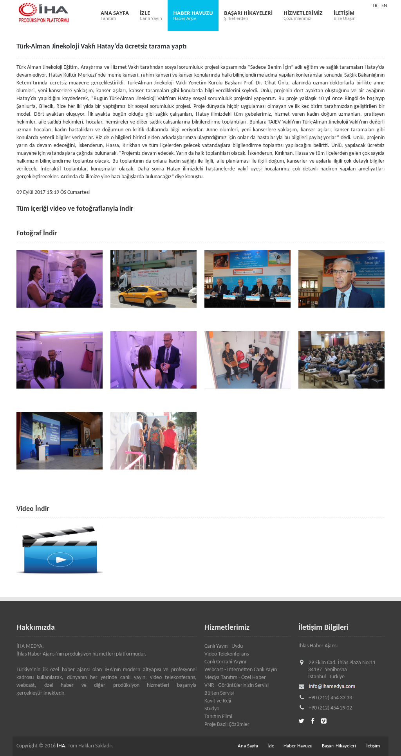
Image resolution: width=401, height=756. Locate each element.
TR (375, 5)
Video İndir (32, 509)
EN (384, 5)
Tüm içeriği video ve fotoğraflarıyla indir (74, 209)
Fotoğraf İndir (36, 233)
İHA (61, 746)
